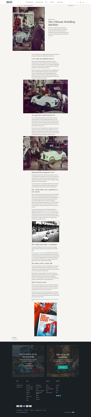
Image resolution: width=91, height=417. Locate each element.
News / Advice (60, 2)
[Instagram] (58, 395)
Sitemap (44, 410)
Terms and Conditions (19, 410)
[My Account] (80, 2)
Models (37, 388)
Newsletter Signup (49, 392)
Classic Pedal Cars (39, 2)
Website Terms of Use (38, 410)
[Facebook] (56, 395)
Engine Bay (28, 392)
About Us (52, 2)
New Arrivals (28, 385)
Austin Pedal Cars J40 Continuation (39, 252)
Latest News (14, 339)
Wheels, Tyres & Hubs (29, 388)
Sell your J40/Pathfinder (49, 388)
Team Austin (38, 399)
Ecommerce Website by (68, 412)
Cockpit (27, 400)
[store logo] (9, 2)
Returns (57, 390)
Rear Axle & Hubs (28, 396)
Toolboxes (37, 397)
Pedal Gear (28, 390)
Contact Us (57, 385)
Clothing (37, 395)
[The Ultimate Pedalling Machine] (29, 29)
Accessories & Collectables (40, 390)
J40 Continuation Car (19, 385)
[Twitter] (60, 395)
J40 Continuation (29, 2)
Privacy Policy (26, 410)
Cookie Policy (31, 410)
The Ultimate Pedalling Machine (28, 5)
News (21, 5)
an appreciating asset (45, 212)
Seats (27, 398)
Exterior (27, 394)
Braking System (38, 385)
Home (18, 5)
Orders (57, 388)
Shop (46, 2)
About (47, 385)
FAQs (57, 392)
